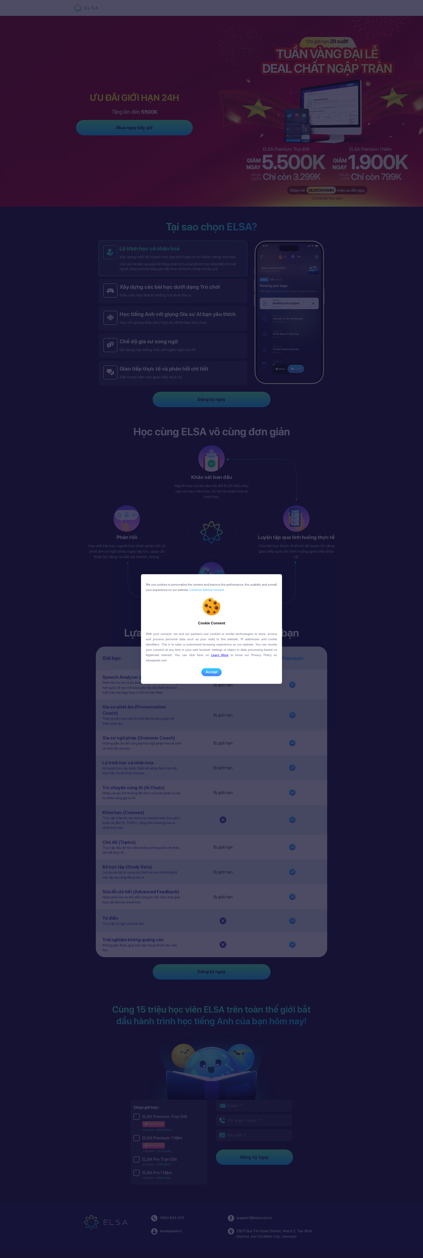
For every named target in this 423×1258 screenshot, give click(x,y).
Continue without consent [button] (206, 590)
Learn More (219, 655)
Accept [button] (211, 672)
